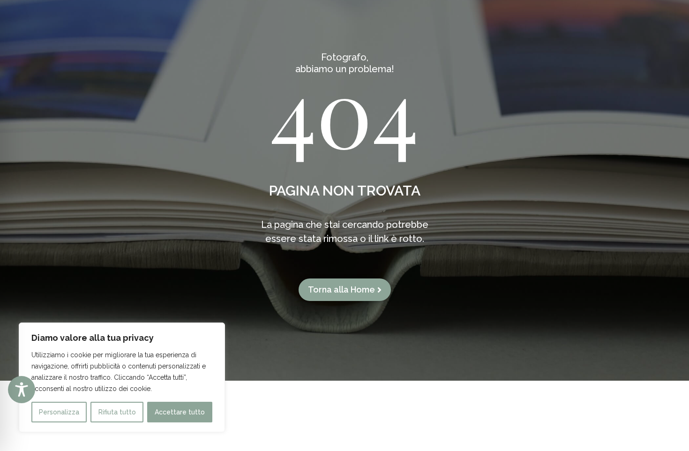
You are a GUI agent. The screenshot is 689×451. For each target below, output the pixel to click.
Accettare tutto (180, 412)
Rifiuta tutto (117, 412)
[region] (122, 377)
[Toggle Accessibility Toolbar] (21, 389)
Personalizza (59, 412)
